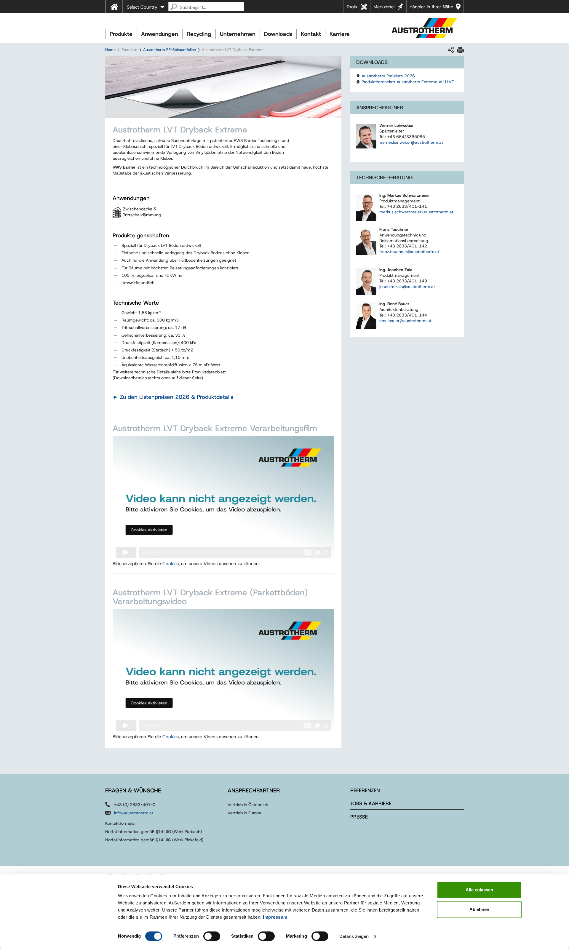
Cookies (170, 564)
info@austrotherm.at (133, 813)
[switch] (211, 936)
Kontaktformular (120, 823)
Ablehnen (479, 909)
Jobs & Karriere (370, 803)
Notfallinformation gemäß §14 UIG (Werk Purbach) (153, 831)
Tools (351, 7)
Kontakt (311, 34)
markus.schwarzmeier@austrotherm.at (416, 212)
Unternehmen (237, 34)
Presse (359, 816)
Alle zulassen (479, 889)
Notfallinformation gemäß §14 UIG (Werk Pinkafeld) (154, 840)
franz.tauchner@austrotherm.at (409, 251)
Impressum (275, 917)
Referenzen (365, 790)
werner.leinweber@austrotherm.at (411, 142)
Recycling (199, 34)
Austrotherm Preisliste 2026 (388, 76)
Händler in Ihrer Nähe (431, 7)
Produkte (121, 34)
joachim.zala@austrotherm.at (407, 286)
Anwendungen (159, 34)
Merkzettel (383, 7)
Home (110, 49)
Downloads (278, 34)
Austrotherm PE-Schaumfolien (169, 49)
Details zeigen (354, 936)
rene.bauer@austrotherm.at (405, 320)
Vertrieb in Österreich (248, 804)
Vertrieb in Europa (244, 813)
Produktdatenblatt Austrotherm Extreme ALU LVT (408, 81)
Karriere (340, 34)
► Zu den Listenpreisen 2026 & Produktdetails (173, 397)
